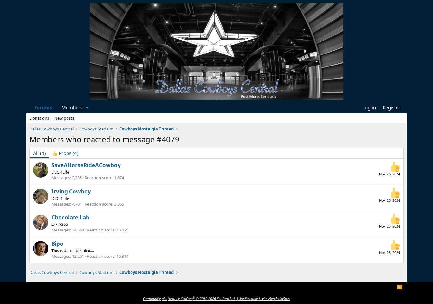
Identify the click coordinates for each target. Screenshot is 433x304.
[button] (87, 107)
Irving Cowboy (71, 191)
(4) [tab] (39, 153)
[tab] (65, 153)
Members (71, 107)
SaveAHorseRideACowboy (86, 165)
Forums (43, 107)
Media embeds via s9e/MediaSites (264, 298)
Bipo (57, 243)
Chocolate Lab (70, 217)
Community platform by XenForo (189, 298)
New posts (64, 118)
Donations (39, 118)
